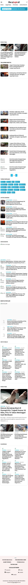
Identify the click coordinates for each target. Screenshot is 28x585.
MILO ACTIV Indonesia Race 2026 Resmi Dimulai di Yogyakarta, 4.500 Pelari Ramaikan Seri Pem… (20, 467)
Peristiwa (4, 42)
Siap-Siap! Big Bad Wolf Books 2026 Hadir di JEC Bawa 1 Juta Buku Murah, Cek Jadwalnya (16, 329)
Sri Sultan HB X (22, 184)
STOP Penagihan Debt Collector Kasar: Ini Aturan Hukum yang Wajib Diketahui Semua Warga (7, 377)
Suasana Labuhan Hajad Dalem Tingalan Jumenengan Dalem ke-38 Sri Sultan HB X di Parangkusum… (16, 275)
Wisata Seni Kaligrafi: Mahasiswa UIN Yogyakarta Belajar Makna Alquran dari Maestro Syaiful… (16, 288)
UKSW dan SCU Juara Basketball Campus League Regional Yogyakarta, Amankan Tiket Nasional (20, 455)
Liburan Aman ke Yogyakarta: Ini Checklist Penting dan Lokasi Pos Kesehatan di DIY (19, 352)
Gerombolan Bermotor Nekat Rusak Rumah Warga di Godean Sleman (21, 54)
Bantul (13, 192)
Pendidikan (22, 187)
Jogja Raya (9, 319)
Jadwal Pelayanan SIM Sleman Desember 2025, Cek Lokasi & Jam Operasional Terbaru (20, 365)
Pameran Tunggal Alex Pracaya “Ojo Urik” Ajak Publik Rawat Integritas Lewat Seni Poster (15, 295)
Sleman (8, 192)
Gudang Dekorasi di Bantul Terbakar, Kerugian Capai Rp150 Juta (18, 137)
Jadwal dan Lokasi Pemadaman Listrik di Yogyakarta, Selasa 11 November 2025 (20, 376)
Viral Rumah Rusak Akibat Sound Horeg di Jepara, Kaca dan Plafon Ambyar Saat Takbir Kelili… (16, 216)
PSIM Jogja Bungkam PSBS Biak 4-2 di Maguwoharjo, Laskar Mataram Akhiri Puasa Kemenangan (7, 479)
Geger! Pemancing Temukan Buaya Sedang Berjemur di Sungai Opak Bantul (16, 66)
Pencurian (3, 181)
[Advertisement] (14, 26)
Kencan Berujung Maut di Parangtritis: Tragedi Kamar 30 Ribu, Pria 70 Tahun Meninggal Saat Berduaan (7, 55)
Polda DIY (8, 181)
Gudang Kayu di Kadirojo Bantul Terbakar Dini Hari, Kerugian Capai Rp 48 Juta (17, 74)
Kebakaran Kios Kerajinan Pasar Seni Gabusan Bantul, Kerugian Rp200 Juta (17, 129)
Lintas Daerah (5, 197)
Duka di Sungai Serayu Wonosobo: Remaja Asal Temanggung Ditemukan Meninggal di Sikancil (16, 230)
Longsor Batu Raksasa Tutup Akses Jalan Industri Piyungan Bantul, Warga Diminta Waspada (17, 145)
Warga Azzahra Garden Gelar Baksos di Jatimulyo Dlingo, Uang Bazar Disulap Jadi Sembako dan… (16, 336)
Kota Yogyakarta (15, 187)
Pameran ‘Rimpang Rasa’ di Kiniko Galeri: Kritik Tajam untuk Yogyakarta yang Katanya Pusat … (13, 262)
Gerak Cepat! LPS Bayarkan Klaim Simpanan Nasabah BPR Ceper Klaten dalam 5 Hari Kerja (16, 210)
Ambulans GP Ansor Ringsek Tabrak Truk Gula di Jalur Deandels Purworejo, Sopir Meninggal (16, 223)
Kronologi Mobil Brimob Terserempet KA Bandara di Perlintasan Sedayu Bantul (21, 436)
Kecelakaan (16, 189)
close (15, 557)
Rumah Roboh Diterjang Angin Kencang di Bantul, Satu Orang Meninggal (17, 152)
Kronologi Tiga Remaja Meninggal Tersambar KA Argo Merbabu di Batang (16, 236)
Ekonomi (16, 184)
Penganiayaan (4, 184)
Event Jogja (10, 189)
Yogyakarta (22, 189)
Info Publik (4, 342)
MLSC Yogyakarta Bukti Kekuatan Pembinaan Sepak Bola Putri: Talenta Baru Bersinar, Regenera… (20, 479)
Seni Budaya (4, 241)
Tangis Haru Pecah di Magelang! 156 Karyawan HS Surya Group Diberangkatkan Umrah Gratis (15, 203)
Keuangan (10, 184)
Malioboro (17, 181)
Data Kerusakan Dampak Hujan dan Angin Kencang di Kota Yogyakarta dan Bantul (17, 160)
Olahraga (4, 444)
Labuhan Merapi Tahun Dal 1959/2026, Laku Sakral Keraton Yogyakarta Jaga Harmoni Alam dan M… (16, 268)
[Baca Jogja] (14, 2)
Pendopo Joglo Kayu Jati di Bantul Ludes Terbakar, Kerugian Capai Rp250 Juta (18, 113)
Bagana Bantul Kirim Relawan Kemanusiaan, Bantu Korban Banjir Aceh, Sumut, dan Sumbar (18, 121)
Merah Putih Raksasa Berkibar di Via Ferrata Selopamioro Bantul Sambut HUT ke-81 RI (16, 322)
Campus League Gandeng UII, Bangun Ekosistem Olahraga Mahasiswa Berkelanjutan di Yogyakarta (7, 455)
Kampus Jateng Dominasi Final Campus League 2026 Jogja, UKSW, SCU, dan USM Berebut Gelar (7, 467)
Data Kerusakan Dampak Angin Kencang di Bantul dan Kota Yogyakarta (17, 168)
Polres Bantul (3, 187)
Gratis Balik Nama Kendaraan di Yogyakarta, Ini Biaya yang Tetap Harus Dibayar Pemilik (6, 353)
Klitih (13, 181)
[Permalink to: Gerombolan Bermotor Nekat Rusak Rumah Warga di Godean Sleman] (21, 47)
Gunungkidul (3, 189)
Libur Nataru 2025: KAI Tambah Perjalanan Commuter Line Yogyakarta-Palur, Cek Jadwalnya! (7, 365)
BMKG (9, 187)
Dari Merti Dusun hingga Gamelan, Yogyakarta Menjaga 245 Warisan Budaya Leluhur (15, 282)
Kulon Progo (3, 192)
